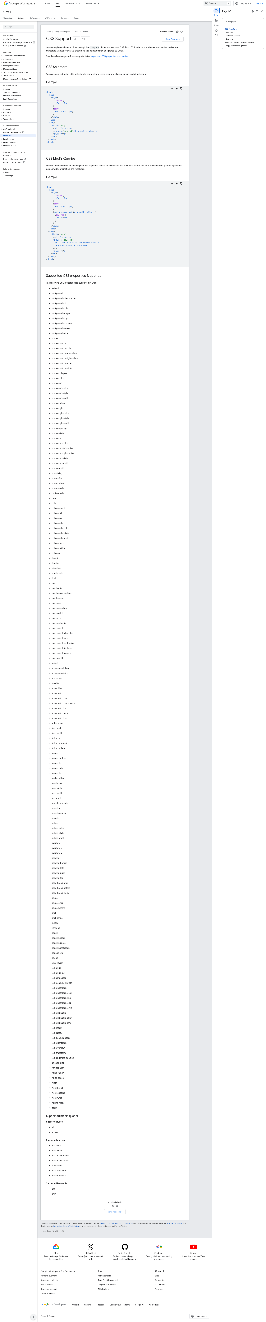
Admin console (104, 1276)
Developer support (49, 1289)
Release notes (47, 1285)
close (261, 11)
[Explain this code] (172, 88)
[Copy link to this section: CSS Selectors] (70, 67)
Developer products (49, 1280)
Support (77, 18)
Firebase (100, 1305)
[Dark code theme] (177, 88)
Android (75, 1305)
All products (71, 3)
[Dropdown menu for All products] (80, 3)
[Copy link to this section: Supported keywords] (70, 1183)
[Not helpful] (181, 32)
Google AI (139, 1305)
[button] (18, 55)
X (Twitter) (160, 1285)
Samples (65, 18)
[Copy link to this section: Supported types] (65, 1122)
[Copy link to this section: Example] (59, 82)
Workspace (27, 3)
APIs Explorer (103, 1289)
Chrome (87, 1305)
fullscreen (257, 11)
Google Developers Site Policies (66, 1226)
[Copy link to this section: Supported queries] (67, 1140)
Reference (35, 18)
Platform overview (49, 1276)
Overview (8, 18)
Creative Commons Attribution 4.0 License (115, 1223)
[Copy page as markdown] (83, 39)
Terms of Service (48, 1293)
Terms (43, 1316)
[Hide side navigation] (33, 1317)
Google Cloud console (107, 1285)
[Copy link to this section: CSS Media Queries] (78, 158)
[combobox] (217, 3)
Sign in (259, 3)
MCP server (50, 18)
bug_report (252, 11)
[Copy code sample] (181, 88)
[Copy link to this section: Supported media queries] (81, 1116)
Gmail (57, 3)
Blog (157, 1276)
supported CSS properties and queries (109, 56)
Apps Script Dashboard (108, 1280)
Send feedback (173, 39)
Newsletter (160, 1280)
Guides (21, 18)
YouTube (159, 1289)
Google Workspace (62, 32)
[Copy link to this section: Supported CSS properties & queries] (104, 276)
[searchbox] (18, 27)
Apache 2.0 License (174, 1223)
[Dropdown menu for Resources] (99, 3)
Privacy (52, 1316)
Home (47, 3)
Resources (91, 3)
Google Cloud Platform (120, 1305)
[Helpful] (177, 32)
